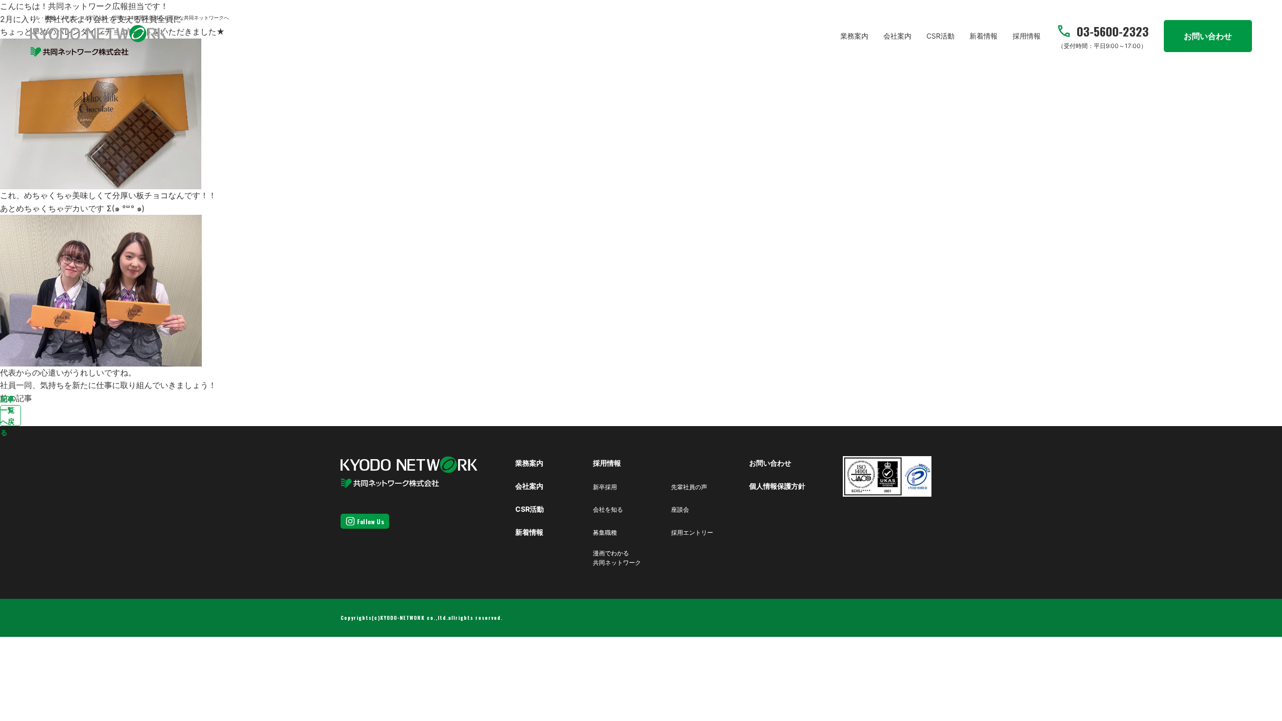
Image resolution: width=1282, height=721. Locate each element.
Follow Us (370, 521)
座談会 (680, 509)
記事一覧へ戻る (8, 415)
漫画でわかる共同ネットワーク (617, 557)
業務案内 (854, 36)
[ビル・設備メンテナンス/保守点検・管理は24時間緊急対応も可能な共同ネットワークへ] (98, 41)
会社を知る (608, 509)
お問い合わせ (1208, 36)
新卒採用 (605, 487)
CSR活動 (940, 36)
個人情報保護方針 (777, 486)
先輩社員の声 (689, 487)
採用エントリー (692, 532)
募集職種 (605, 532)
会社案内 (897, 36)
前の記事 (16, 398)
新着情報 (984, 36)
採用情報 (1027, 36)
